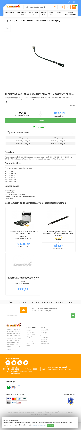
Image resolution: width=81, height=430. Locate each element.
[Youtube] (13, 362)
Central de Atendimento (29, 341)
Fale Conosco (44, 343)
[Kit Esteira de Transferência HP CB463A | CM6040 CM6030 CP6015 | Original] (23, 219)
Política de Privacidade (39, 425)
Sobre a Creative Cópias (31, 344)
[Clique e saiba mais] (19, 385)
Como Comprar (30, 332)
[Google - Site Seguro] (11, 387)
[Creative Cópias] (13, 6)
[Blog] (69, 2)
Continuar (50, 425)
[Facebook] (7, 362)
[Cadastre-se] (68, 7)
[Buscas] (55, 7)
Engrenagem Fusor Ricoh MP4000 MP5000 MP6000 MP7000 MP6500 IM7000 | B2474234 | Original (23, 278)
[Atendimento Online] (64, 2)
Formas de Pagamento (43, 340)
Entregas (28, 330)
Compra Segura (30, 334)
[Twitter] (25, 362)
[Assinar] (73, 315)
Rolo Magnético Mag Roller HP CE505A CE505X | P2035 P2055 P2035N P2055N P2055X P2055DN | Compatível (58, 233)
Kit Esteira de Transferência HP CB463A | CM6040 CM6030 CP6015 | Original (23, 232)
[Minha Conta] (62, 7)
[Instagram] (19, 362)
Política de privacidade (29, 337)
